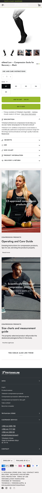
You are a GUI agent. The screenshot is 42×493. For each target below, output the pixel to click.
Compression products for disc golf (13, 400)
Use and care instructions (14, 71)
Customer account (26, 1)
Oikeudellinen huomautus (13, 479)
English (6, 461)
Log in (3, 387)
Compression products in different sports (15, 397)
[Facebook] (2, 488)
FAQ (24, 472)
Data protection (9, 477)
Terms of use (22, 477)
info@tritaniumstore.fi (10, 435)
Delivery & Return (12, 160)
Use (5, 145)
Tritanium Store (10, 472)
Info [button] (4, 381)
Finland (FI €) (22, 461)
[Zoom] (5, 44)
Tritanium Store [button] (9, 413)
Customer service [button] (9, 420)
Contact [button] (5, 449)
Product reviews (7, 390)
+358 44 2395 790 (9, 426)
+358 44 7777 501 (8, 429)
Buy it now (21, 106)
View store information (28, 114)
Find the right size (8, 343)
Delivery (5, 474)
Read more (5, 134)
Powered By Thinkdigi (11, 481)
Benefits (8, 140)
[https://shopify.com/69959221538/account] (10, 488)
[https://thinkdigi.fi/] (14, 488)
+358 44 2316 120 (8, 432)
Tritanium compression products (12, 394)
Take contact (6, 403)
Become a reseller (8, 406)
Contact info (33, 472)
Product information (13, 155)
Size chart (8, 150)
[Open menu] (5, 5)
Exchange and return (19, 474)
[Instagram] (6, 488)
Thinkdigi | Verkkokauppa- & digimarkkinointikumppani (14, 484)
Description (9, 119)
